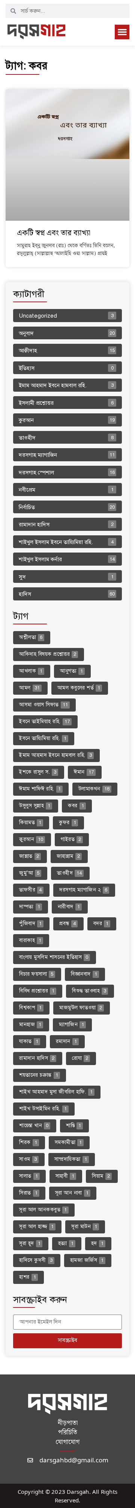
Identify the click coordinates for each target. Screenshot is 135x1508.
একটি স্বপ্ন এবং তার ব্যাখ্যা (53, 233)
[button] (122, 32)
